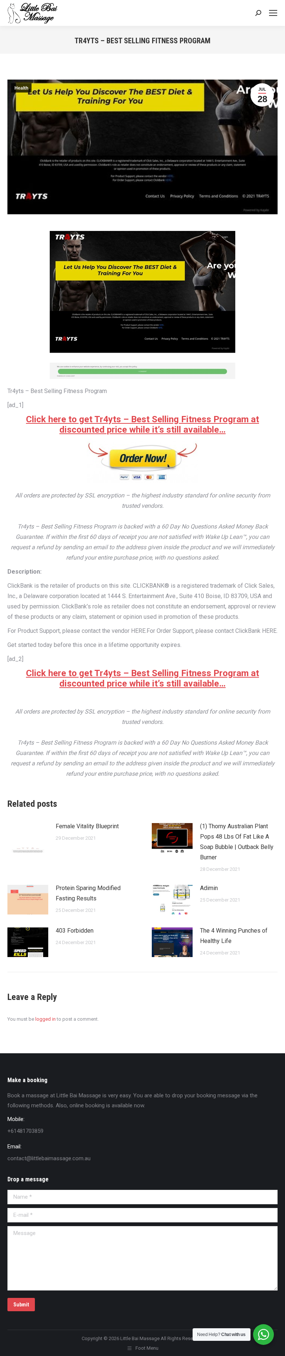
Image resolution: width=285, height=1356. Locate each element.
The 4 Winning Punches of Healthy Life (234, 935)
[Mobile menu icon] (273, 13)
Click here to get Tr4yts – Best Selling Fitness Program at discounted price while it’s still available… (142, 424)
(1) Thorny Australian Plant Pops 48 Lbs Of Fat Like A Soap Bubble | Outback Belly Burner (236, 842)
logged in (45, 1019)
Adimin (209, 888)
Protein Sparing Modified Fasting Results (88, 893)
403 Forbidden (75, 930)
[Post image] (27, 838)
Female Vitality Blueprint (87, 826)
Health (21, 88)
